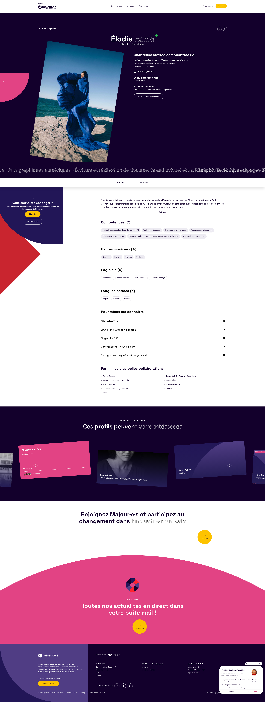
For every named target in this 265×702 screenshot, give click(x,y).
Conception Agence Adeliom (217, 693)
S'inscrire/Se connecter (196, 670)
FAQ (97, 673)
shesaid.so (145, 667)
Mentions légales (72, 693)
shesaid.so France (148, 670)
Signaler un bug (193, 673)
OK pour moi (252, 692)
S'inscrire (221, 6)
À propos (120, 182)
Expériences (143, 182)
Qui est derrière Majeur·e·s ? (106, 667)
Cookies (102, 693)
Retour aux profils (48, 29)
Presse (98, 676)
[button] (35, 464)
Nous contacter (48, 683)
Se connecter (208, 6)
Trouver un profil (193, 667)
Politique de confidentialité (89, 693)
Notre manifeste (102, 670)
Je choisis (230, 692)
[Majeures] (48, 7)
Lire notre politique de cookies (231, 685)
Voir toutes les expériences (148, 96)
